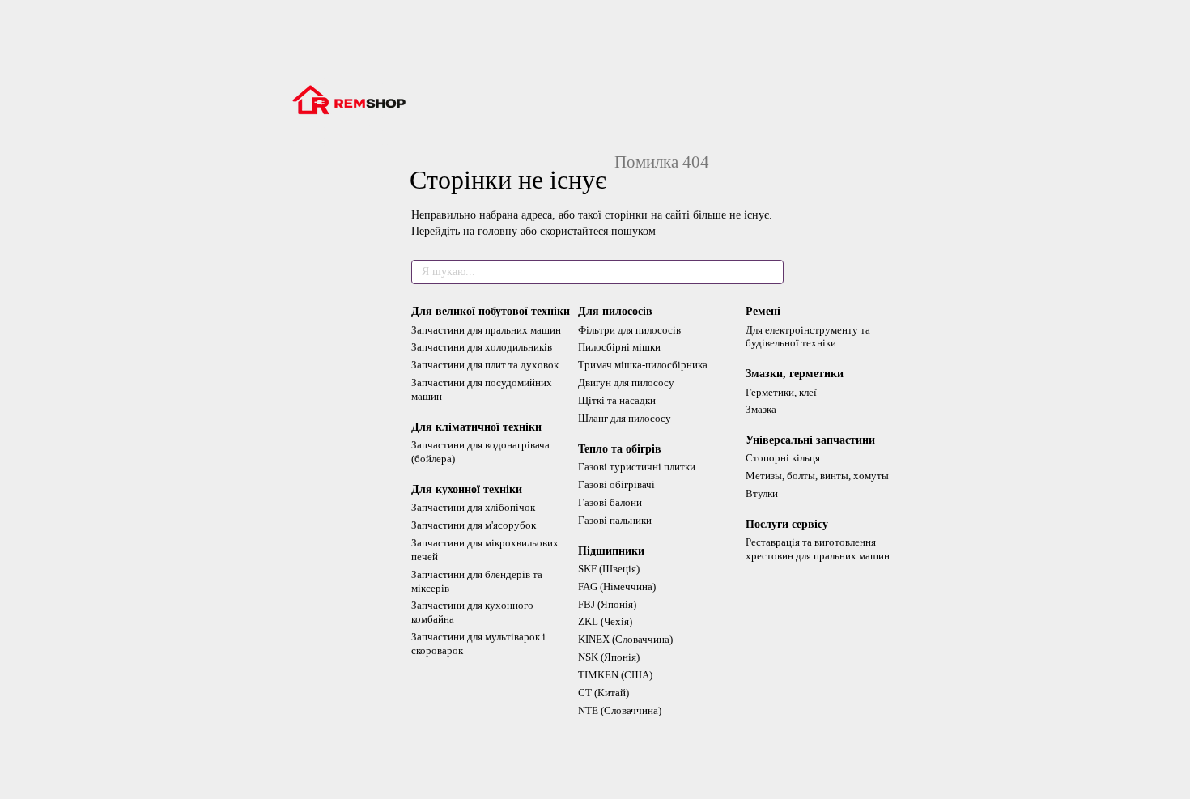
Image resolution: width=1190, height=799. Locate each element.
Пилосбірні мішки (619, 347)
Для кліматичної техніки (476, 427)
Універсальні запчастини (810, 440)
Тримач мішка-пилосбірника (643, 365)
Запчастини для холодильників (481, 347)
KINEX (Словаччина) (625, 639)
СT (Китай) (603, 692)
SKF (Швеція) (609, 569)
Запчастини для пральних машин (486, 330)
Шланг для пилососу (624, 418)
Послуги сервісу (787, 524)
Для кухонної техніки (466, 489)
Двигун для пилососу (626, 382)
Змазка (761, 409)
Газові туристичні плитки (636, 467)
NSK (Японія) (609, 657)
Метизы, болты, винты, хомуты (817, 476)
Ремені (763, 311)
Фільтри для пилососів (629, 330)
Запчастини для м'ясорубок (473, 525)
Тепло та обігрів (619, 449)
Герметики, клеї (781, 392)
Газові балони (610, 502)
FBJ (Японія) (607, 604)
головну (497, 231)
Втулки (762, 493)
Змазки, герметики (795, 374)
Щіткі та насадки (617, 400)
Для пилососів (615, 311)
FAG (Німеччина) (617, 586)
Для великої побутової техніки (490, 311)
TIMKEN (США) (615, 675)
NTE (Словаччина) (619, 710)
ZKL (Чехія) (605, 621)
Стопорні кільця (783, 458)
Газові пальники (615, 520)
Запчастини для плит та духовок (485, 365)
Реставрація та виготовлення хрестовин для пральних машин (818, 549)
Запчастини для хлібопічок (473, 507)
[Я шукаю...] (771, 272)
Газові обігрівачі (616, 484)
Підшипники (611, 551)
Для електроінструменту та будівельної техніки (808, 337)
